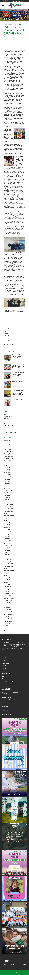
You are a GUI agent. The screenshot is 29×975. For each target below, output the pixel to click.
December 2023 (8, 509)
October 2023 (8, 513)
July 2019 (7, 628)
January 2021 (8, 589)
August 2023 (8, 518)
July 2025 (7, 465)
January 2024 (8, 506)
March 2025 (7, 474)
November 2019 (8, 619)
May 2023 (7, 525)
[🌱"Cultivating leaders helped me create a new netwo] (14, 836)
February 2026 (8, 451)
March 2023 (7, 529)
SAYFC (8, 971)
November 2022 (8, 538)
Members (7, 428)
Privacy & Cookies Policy (6, 973)
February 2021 (8, 586)
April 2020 (7, 607)
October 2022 (8, 541)
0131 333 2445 (13, 1)
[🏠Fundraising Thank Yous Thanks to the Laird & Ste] (14, 731)
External (6, 333)
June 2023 (7, 522)
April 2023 (7, 527)
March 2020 (7, 609)
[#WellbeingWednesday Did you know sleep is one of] (14, 757)
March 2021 (7, 584)
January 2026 (8, 454)
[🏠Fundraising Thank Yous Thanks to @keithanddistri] (14, 862)
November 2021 (8, 566)
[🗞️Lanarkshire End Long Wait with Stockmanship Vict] (14, 915)
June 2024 (7, 495)
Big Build (6, 329)
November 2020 (8, 593)
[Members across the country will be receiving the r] (14, 783)
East (5, 331)
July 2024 (7, 493)
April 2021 (7, 582)
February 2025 (8, 477)
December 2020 (8, 591)
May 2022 (7, 552)
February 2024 (8, 504)
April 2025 (7, 472)
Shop (5, 430)
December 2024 (8, 481)
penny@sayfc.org (10, 699)
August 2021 (7, 573)
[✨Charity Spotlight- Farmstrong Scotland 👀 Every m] (14, 888)
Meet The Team (8, 425)
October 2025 (8, 461)
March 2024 (7, 502)
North (6, 338)
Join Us (6, 423)
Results (6, 340)
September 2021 (9, 570)
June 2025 (7, 467)
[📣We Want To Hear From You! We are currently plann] (14, 941)
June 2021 (7, 577)
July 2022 (7, 548)
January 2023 (8, 534)
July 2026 (7, 440)
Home (5, 18)
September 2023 (9, 515)
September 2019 (9, 623)
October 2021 (8, 568)
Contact (6, 418)
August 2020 (8, 600)
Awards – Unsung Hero (10, 432)
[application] (14, 314)
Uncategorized (12, 18)
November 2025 (8, 458)
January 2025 (8, 479)
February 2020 (8, 612)
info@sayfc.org (22, 1)
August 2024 (8, 490)
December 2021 (8, 564)
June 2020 (7, 603)
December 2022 (8, 536)
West (5, 347)
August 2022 (8, 545)
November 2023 (8, 511)
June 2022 (7, 550)
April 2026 (7, 447)
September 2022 (9, 543)
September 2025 (9, 463)
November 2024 (9, 483)
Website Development (16, 973)
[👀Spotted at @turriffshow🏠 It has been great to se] (14, 810)
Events (6, 421)
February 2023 (8, 532)
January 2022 (8, 561)
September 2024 (9, 488)
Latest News (8, 416)
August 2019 (7, 625)
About (6, 414)
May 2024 (7, 497)
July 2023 (7, 520)
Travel (6, 342)
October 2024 (8, 486)
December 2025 (8, 456)
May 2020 (7, 605)
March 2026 (7, 449)
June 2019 (7, 630)
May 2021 (7, 580)
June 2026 (7, 442)
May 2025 (7, 470)
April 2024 (7, 499)
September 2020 (9, 598)
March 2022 (7, 557)
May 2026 (7, 445)
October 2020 (8, 596)
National (6, 335)
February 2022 (8, 559)
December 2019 (8, 616)
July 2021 (7, 575)
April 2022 (7, 554)
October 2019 (8, 621)
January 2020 (8, 614)
